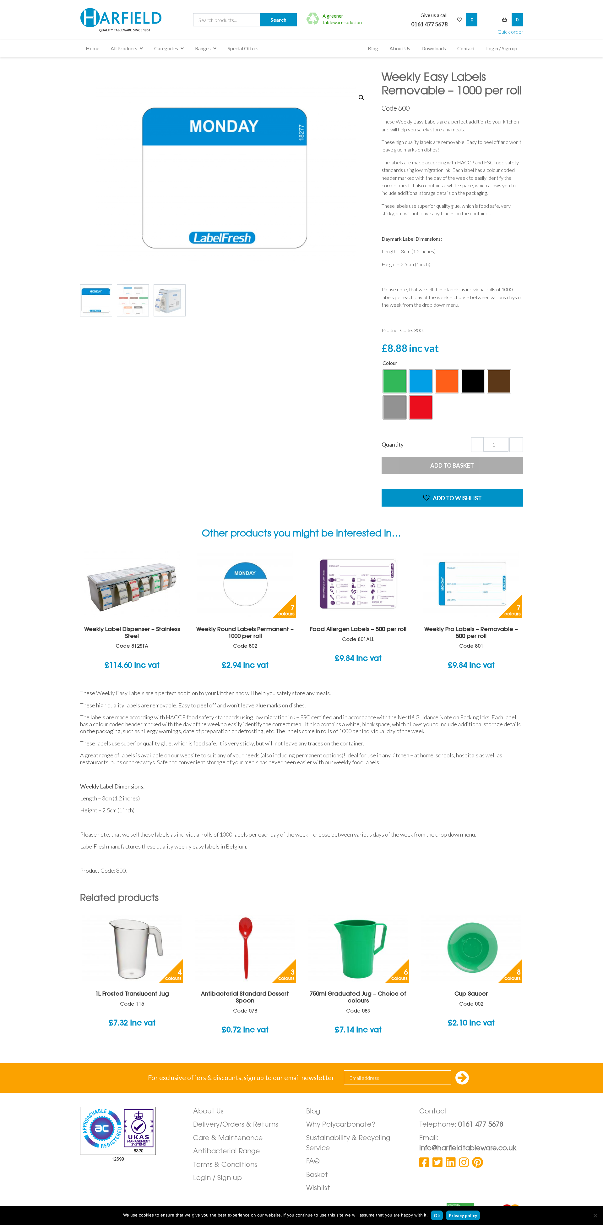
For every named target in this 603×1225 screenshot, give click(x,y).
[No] (595, 1215)
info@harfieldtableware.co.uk (467, 1148)
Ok (437, 1215)
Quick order (510, 32)
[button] (361, 97)
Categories (166, 48)
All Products (124, 48)
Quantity (393, 444)
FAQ (313, 1161)
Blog (373, 48)
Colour (390, 363)
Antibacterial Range (226, 1151)
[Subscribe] (462, 1078)
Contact (466, 48)
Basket (317, 1175)
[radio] (394, 381)
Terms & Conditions (225, 1165)
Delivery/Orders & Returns (235, 1125)
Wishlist (318, 1188)
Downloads (433, 48)
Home (92, 48)
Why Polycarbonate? (341, 1125)
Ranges (203, 48)
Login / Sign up (501, 48)
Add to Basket (452, 465)
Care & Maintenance (228, 1138)
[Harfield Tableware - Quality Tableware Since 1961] (121, 20)
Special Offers (243, 48)
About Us (399, 48)
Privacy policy (463, 1215)
